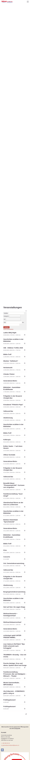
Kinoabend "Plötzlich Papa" (13, 404)
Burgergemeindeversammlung (14, 592)
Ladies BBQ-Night (9, 333)
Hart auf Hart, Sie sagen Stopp (14, 607)
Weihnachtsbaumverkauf (12, 622)
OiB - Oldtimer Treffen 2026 (13, 348)
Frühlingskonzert (9, 700)
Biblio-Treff (7, 354)
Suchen (6, 327)
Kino (5, 550)
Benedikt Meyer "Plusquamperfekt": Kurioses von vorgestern (13, 485)
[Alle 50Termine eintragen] (26, 714)
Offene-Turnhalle (9, 455)
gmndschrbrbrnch (11, 745)
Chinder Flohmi (8, 374)
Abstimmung (8, 418)
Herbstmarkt (7, 367)
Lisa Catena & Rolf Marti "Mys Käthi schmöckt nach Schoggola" (14, 646)
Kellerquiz (7, 439)
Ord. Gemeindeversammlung (13, 563)
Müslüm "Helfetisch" (10, 361)
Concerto (6, 557)
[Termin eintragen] (24, 335)
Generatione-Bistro (10, 381)
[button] (28, 2)
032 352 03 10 (6, 743)
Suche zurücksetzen (8, 329)
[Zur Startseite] (7, 2)
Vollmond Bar (8, 411)
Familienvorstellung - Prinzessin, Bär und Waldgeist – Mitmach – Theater (14, 674)
